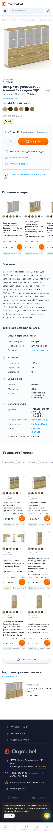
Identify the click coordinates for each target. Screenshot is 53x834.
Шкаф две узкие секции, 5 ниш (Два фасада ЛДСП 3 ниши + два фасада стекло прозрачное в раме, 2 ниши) (38, 566)
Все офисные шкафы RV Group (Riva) (29, 176)
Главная (5, 830)
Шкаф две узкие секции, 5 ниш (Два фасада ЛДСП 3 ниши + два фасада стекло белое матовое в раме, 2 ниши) (13, 628)
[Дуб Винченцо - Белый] (5, 109)
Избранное (26, 830)
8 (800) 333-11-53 (18, 776)
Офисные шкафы (40, 420)
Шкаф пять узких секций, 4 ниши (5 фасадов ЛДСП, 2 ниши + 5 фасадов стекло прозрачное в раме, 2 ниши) (34, 229)
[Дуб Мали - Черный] (26, 109)
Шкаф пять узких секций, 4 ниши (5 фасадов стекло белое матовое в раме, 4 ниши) (12, 229)
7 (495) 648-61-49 (18, 773)
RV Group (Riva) (39, 424)
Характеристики (10, 98)
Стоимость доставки (19, 158)
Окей (9, 816)
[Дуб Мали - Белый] (10, 109)
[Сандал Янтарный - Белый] (16, 109)
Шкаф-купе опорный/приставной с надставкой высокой (12, 506)
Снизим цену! (43, 132)
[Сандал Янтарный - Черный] (32, 109)
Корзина (37, 830)
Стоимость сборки (19, 164)
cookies (23, 805)
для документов (39, 350)
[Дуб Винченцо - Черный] (21, 109)
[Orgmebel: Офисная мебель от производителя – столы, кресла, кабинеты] (12, 4)
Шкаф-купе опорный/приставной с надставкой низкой (38, 506)
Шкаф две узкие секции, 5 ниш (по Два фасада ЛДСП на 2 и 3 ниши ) (38, 628)
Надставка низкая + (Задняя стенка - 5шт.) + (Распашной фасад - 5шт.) (13, 566)
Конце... (10, 497)
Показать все (8, 676)
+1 (20, 216)
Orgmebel (26, 752)
